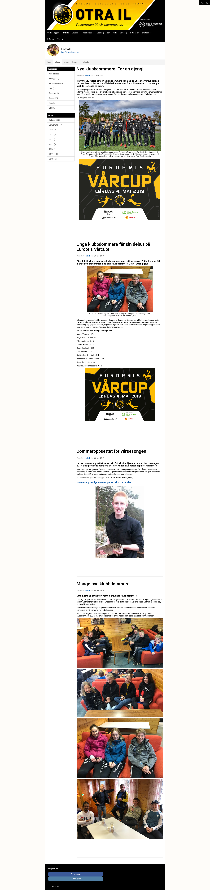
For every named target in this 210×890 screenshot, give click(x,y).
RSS (53, 108)
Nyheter (66, 33)
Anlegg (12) (54, 79)
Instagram (77, 879)
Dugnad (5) (53, 98)
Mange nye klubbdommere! (104, 583)
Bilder (66, 62)
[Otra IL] (105, 15)
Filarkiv (75, 62)
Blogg (57, 62)
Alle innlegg (54, 74)
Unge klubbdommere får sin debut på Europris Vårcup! (113, 247)
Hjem (49, 62)
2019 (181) (53, 154)
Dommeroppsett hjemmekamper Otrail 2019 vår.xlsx (104, 482)
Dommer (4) (54, 93)
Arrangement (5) (56, 83)
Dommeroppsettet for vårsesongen (111, 451)
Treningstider (111, 33)
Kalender (85, 62)
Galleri (60, 39)
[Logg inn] (207, 2)
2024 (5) (52, 134)
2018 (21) (53, 159)
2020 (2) (52, 149)
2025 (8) (52, 130)
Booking (100, 33)
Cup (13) (52, 88)
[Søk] (202, 2)
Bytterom (51, 39)
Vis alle (52, 103)
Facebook (77, 874)
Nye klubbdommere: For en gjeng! (110, 69)
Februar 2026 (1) (56, 120)
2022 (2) (52, 139)
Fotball (87, 75)
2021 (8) (52, 144)
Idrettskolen (134, 33)
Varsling (123, 33)
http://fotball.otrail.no (70, 52)
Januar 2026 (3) (55, 125)
